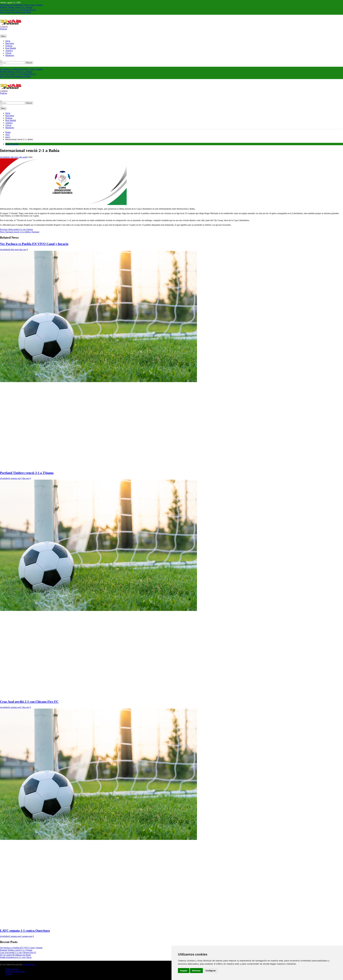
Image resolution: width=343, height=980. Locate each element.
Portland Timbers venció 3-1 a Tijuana (16, 7)
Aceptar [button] (183, 970)
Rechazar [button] (196, 970)
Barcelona (9, 43)
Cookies (8, 974)
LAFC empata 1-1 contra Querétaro (25, 930)
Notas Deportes (11, 144)
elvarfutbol (4, 157)
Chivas (8, 53)
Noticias (8, 46)
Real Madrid (10, 48)
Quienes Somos (12, 969)
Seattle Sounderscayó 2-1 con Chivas (15, 957)
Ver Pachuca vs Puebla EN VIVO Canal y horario (21, 5)
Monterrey (9, 55)
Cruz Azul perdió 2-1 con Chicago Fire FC (18, 10)
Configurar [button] (211, 970)
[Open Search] (1, 60)
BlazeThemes (29, 964)
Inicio (7, 41)
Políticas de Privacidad (15, 971)
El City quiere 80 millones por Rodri (15, 12)
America (9, 50)
